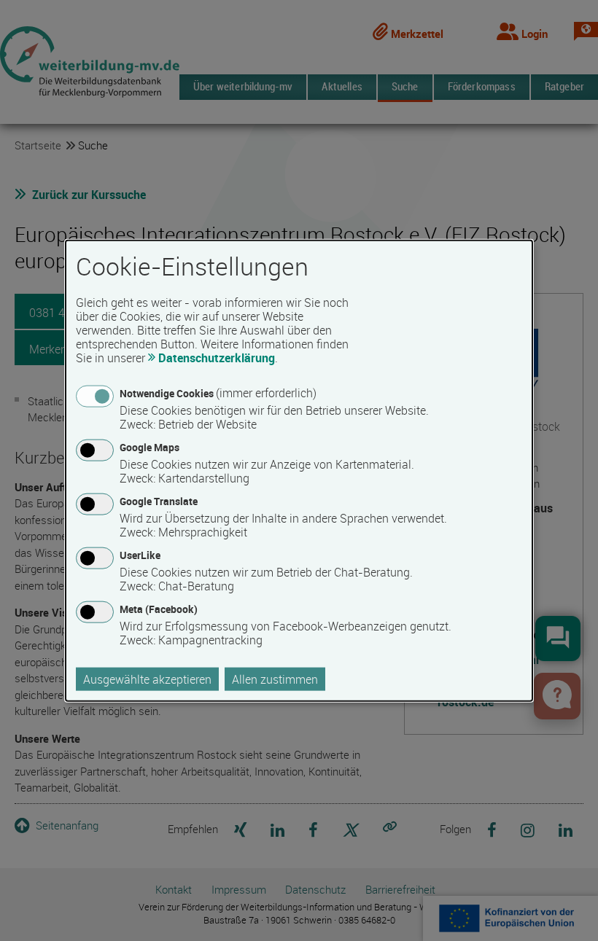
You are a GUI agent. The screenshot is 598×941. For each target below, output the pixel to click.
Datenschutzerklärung (216, 357)
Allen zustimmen (275, 679)
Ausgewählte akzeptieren (147, 679)
